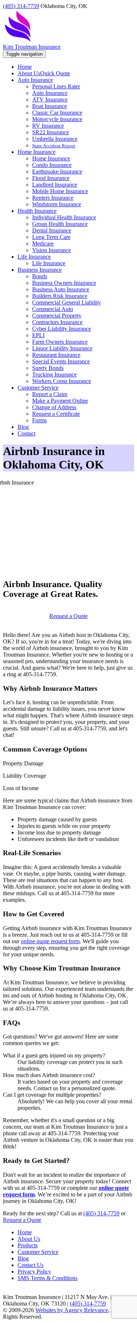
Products (28, 1245)
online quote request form (50, 941)
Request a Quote (68, 616)
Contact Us (30, 1265)
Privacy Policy (34, 1271)
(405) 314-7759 (21, 6)
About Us (29, 1239)
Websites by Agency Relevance (71, 1310)
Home (25, 1232)
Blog (23, 1258)
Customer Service (38, 1252)
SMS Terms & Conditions (47, 1278)
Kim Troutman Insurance (32, 47)
